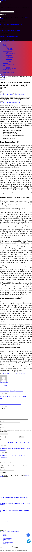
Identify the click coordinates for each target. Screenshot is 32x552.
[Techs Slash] (3, 41)
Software (8, 67)
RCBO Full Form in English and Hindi (10, 30)
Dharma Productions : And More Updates (10, 404)
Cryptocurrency (9, 49)
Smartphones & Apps (11, 68)
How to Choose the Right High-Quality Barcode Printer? (14, 442)
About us (5, 535)
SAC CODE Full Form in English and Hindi (11, 24)
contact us (5, 536)
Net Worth (2, 79)
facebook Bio (9, 59)
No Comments (21, 93)
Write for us (5, 543)
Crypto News (9, 48)
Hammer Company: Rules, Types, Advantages (11, 391)
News (4, 45)
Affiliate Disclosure (7, 538)
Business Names (10, 64)
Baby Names (9, 55)
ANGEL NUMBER (11, 53)
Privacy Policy (6, 539)
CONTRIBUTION (7, 69)
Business (5, 63)
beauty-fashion (9, 57)
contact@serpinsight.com (10, 521)
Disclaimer (5, 540)
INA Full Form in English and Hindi (9, 36)
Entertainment (7, 51)
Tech (7, 47)
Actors (7, 52)
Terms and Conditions (8, 542)
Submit (16, 547)
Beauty (7, 56)
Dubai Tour (8, 61)
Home (4, 44)
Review (5, 65)
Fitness (7, 60)
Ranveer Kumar (8, 93)
